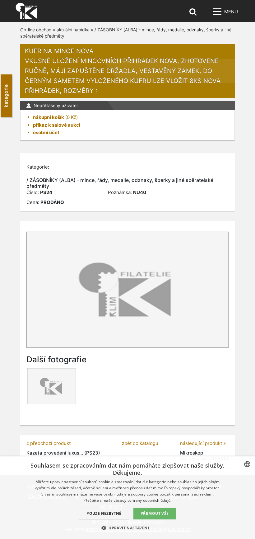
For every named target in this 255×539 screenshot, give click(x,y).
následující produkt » (203, 443)
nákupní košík (48, 117)
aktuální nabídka (73, 29)
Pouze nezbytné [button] (104, 513)
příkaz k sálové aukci (56, 125)
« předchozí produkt (48, 443)
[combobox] (247, 464)
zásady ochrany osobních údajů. (143, 500)
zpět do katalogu (140, 443)
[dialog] (127, 497)
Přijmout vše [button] (155, 513)
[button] (127, 528)
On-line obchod (36, 29)
